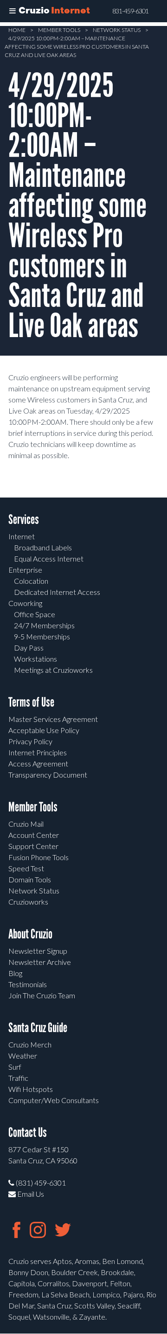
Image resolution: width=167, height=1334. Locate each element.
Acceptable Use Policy (43, 730)
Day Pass (29, 647)
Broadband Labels (43, 547)
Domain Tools (29, 879)
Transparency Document (47, 774)
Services (23, 519)
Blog (15, 973)
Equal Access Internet (49, 558)
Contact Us (27, 1132)
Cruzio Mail (26, 823)
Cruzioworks (28, 901)
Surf (14, 1066)
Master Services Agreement (53, 719)
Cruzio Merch (29, 1044)
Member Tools (59, 29)
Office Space (34, 614)
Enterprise (25, 569)
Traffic (18, 1077)
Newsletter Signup (37, 950)
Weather (22, 1055)
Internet (21, 536)
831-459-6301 (130, 11)
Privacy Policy (30, 741)
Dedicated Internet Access (57, 591)
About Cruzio (30, 934)
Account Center (33, 834)
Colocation (31, 580)
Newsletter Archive (39, 961)
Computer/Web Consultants (53, 1100)
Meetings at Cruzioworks (53, 669)
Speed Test (26, 868)
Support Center (33, 846)
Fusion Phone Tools (38, 857)
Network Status (117, 29)
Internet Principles (37, 752)
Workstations (35, 658)
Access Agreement (38, 763)
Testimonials (27, 984)
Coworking (25, 603)
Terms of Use (31, 702)
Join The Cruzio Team (41, 995)
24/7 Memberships (44, 625)
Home (17, 29)
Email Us (30, 1193)
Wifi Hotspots (30, 1089)
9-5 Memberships (42, 636)
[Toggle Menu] (12, 11)
